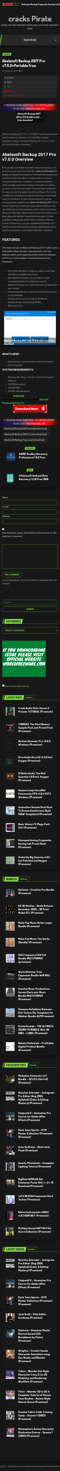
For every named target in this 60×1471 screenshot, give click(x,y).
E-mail (6, 507)
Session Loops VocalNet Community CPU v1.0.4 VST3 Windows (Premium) (34, 794)
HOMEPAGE (18, 396)
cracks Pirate (30, 18)
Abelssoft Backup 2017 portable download (26, 428)
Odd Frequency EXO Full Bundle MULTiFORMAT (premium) (32, 958)
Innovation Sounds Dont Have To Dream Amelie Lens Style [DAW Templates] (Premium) (35, 811)
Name (5, 497)
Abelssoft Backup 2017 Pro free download (26, 434)
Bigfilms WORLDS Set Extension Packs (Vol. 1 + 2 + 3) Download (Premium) (35, 1182)
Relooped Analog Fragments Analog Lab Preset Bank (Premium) (34, 844)
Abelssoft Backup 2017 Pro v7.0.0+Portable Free (23, 63)
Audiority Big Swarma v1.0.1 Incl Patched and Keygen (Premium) (34, 860)
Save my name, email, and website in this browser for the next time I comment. (29, 534)
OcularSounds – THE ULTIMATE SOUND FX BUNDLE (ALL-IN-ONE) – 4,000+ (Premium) (35, 1030)
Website (6, 516)
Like (8, 87)
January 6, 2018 (11, 71)
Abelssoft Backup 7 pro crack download (24, 439)
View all (29, 697)
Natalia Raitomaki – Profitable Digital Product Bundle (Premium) (36, 1046)
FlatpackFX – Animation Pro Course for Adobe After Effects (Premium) (34, 1116)
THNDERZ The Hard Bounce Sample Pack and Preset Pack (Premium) (35, 728)
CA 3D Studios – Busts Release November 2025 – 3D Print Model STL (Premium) (35, 909)
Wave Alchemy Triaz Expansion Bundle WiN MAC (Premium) (34, 975)
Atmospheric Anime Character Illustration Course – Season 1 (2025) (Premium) (36, 1432)
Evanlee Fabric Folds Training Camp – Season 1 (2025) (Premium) (35, 1415)
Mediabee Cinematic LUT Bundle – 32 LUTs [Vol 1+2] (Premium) (33, 1079)
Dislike (9, 91)
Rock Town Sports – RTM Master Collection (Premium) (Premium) (35, 1133)
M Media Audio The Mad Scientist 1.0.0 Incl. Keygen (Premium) (33, 777)
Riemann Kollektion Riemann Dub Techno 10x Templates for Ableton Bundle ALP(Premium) (36, 1013)
